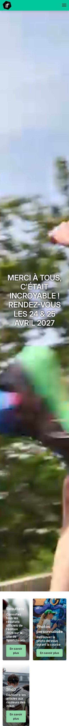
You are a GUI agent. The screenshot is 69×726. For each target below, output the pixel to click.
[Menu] (64, 5)
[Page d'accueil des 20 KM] (7, 5)
